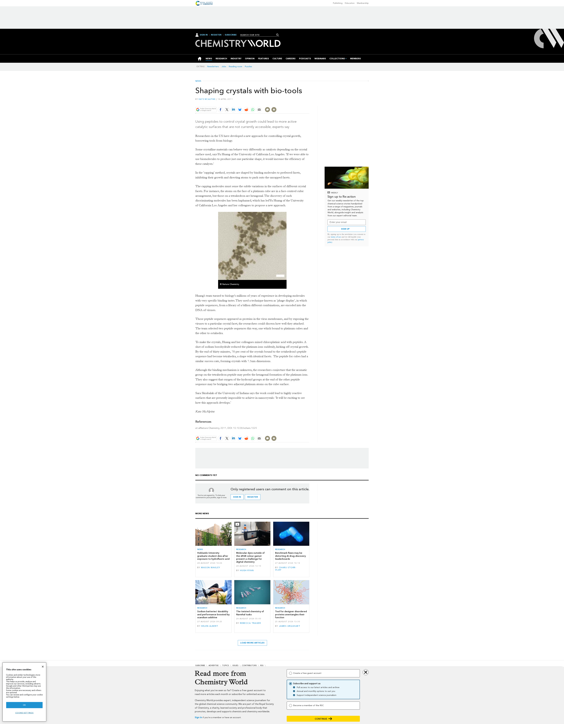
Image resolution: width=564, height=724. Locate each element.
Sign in (198, 717)
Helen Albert (209, 626)
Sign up (345, 229)
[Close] (43, 666)
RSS (261, 665)
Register (216, 35)
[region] (24, 692)
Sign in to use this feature (295, 102)
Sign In (204, 35)
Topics (225, 665)
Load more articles (252, 643)
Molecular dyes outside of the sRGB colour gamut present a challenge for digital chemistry (250, 557)
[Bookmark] (274, 109)
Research (241, 549)
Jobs (223, 66)
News (198, 81)
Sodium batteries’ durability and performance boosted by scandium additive (213, 614)
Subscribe (231, 35)
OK (24, 705)
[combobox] (258, 34)
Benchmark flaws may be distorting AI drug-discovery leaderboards (290, 555)
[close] (309, 102)
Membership (363, 3)
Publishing (338, 3)
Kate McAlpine (207, 99)
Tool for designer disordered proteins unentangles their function (291, 614)
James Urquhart (289, 626)
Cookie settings (24, 713)
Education (350, 3)
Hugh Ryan (247, 570)
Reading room (235, 66)
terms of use (336, 237)
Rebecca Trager (250, 623)
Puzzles (248, 66)
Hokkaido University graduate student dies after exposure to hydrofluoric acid (213, 555)
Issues (235, 665)
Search (277, 35)
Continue (321, 718)
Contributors (249, 665)
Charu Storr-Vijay (285, 568)
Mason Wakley (210, 567)
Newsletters (213, 66)
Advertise (214, 665)
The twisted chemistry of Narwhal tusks (250, 613)
